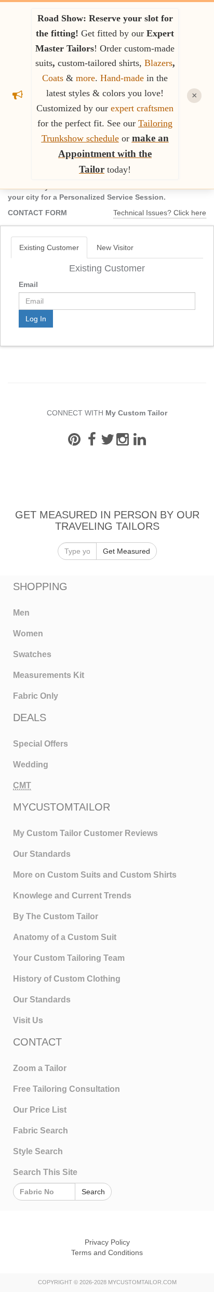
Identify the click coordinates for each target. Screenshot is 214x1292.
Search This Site (45, 1172)
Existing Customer (49, 247)
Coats (54, 78)
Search (93, 1191)
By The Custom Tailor (55, 916)
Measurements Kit (48, 675)
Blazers (158, 63)
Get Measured (126, 551)
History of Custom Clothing (67, 978)
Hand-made (122, 78)
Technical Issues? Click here (159, 212)
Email (28, 284)
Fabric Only (35, 695)
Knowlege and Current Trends (72, 895)
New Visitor (115, 247)
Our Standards (42, 854)
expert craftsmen (142, 108)
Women (28, 633)
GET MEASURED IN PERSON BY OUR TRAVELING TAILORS (107, 520)
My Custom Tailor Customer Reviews (85, 833)
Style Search (38, 1151)
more (85, 78)
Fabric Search (40, 1130)
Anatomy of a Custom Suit (64, 937)
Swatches (32, 654)
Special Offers (40, 743)
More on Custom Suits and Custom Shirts (95, 874)
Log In (35, 319)
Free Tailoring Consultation (66, 1089)
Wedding (30, 764)
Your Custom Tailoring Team (69, 958)
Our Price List (39, 1109)
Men (21, 612)
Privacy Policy (107, 1242)
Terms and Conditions (107, 1252)
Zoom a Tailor (39, 1068)
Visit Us (28, 1020)
